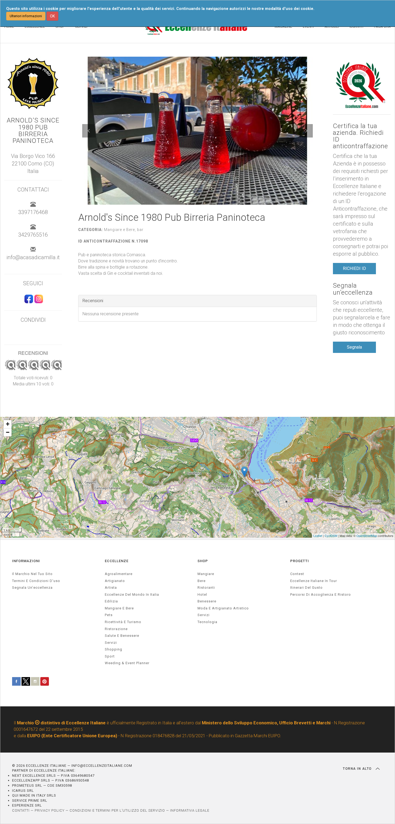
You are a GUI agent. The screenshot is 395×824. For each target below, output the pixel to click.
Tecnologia (207, 622)
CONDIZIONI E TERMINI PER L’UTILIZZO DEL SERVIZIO (117, 810)
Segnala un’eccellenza (353, 289)
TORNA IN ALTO (358, 769)
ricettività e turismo (123, 622)
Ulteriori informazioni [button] (26, 16)
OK (52, 16)
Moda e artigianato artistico (223, 608)
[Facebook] (28, 301)
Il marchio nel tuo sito (32, 574)
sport (110, 656)
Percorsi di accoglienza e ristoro (320, 594)
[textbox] (197, 264)
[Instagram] (38, 301)
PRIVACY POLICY (49, 810)
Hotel (202, 594)
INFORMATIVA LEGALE (189, 810)
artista (111, 588)
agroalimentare (118, 574)
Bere (202, 581)
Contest (297, 574)
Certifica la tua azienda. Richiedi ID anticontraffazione (360, 136)
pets (109, 615)
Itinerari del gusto (306, 588)
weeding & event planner (127, 663)
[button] (89, 131)
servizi (111, 643)
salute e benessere (122, 636)
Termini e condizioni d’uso (36, 581)
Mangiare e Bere (119, 608)
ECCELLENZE (116, 561)
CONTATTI (21, 810)
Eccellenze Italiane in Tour (313, 581)
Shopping (113, 649)
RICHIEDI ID (354, 268)
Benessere (207, 601)
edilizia (111, 601)
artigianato (115, 581)
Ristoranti (206, 588)
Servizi (204, 615)
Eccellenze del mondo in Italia (132, 594)
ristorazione (116, 629)
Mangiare (206, 574)
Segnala (354, 347)
